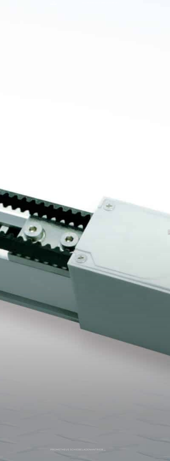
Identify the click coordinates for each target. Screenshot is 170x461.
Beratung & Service (110, 2)
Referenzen (103, 2)
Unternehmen (97, 2)
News (116, 2)
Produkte (84, 2)
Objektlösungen (90, 2)
